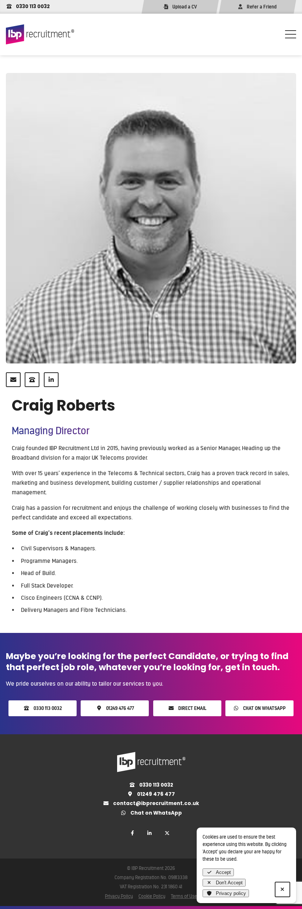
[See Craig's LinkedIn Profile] (51, 379)
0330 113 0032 (32, 6)
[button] (290, 34)
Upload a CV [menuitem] (184, 7)
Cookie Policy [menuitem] (151, 896)
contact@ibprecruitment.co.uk (155, 803)
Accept (223, 872)
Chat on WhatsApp (264, 708)
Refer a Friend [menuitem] (262, 7)
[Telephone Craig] (32, 379)
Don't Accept (229, 882)
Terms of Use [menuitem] (184, 896)
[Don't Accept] (282, 889)
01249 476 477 (119, 708)
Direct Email (191, 708)
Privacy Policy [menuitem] (119, 896)
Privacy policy (231, 893)
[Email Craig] (13, 379)
